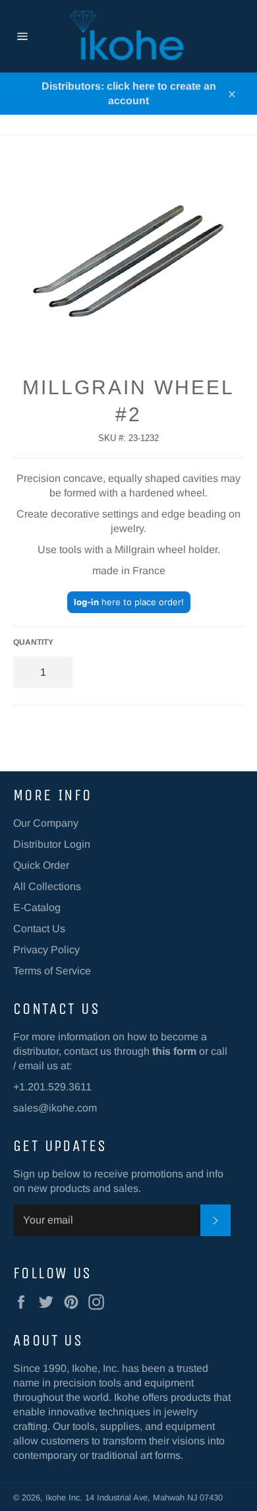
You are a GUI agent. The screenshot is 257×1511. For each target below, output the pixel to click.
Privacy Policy (46, 949)
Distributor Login (51, 844)
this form (174, 1051)
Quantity (33, 642)
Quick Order (41, 865)
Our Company (45, 823)
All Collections (47, 886)
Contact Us (39, 928)
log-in (86, 602)
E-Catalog (37, 907)
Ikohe (57, 1497)
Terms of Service (52, 970)
